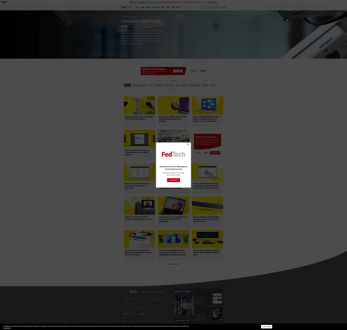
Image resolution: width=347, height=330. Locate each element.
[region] (173, 327)
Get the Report (173, 180)
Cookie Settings (267, 326)
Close (188, 144)
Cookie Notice (6, 328)
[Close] (344, 327)
